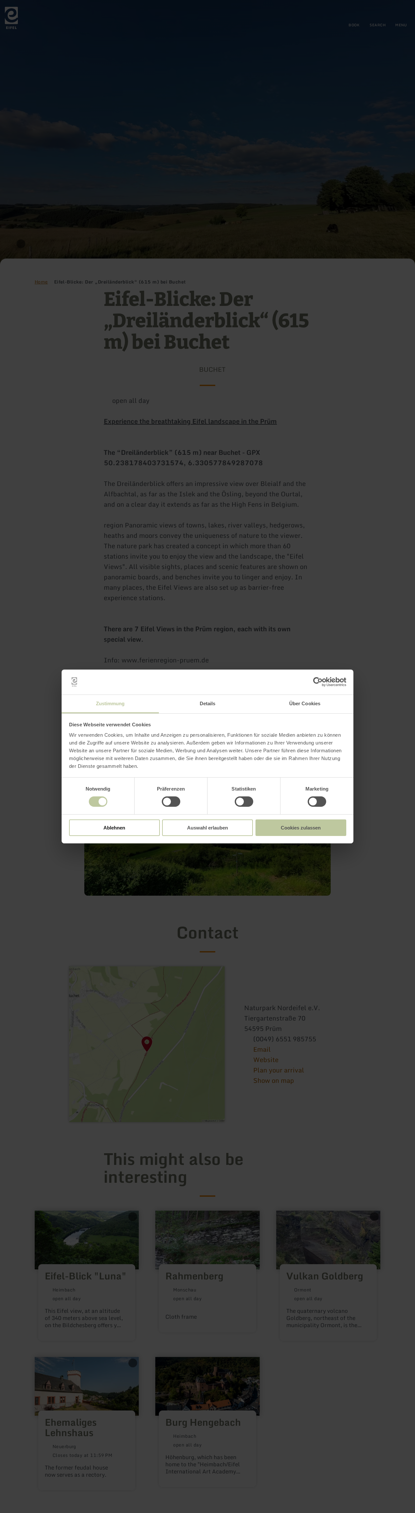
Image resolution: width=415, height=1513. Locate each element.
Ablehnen (114, 827)
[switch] (171, 801)
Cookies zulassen (301, 827)
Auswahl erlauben (207, 827)
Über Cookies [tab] (304, 703)
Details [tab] (208, 703)
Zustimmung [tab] (110, 703)
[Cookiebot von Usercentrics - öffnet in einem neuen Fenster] (318, 682)
